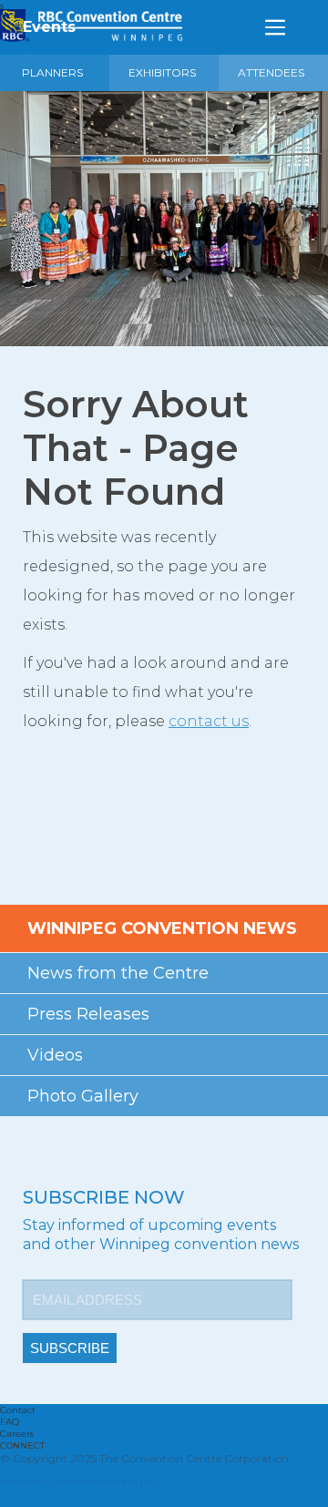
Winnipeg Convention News (162, 928)
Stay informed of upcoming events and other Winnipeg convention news (161, 1234)
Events (49, 27)
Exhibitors (162, 72)
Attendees (271, 72)
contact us (209, 721)
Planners (52, 72)
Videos (55, 1055)
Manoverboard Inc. (109, 1481)
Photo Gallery (82, 1096)
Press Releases (88, 1014)
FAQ (9, 1422)
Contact (18, 1410)
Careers (17, 1434)
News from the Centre (118, 973)
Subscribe (69, 1348)
